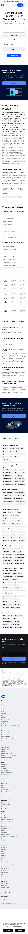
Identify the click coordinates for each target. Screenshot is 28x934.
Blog (2, 709)
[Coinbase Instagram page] (9, 893)
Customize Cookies (17, 926)
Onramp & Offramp (6, 838)
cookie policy (9, 923)
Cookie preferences (6, 723)
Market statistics (5, 736)
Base (2, 830)
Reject (8, 930)
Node (2, 853)
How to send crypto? (6, 757)
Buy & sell (4, 785)
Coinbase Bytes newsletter (8, 738)
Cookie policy (4, 721)
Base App (3, 787)
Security (3, 713)
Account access (5, 776)
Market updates (5, 747)
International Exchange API (8, 864)
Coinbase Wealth (5, 791)
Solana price (4, 877)
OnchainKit (4, 847)
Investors (3, 715)
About (2, 702)
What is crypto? (5, 751)
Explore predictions (6, 798)
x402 (2, 841)
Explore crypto (5, 732)
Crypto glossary (5, 745)
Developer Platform (6, 828)
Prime (2, 813)
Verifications (4, 851)
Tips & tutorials (5, 743)
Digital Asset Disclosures (8, 728)
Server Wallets (5, 832)
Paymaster (4, 845)
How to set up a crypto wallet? (9, 755)
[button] (25, 5)
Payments (4, 806)
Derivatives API (5, 868)
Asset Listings (5, 802)
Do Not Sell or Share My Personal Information (13, 726)
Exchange (3, 817)
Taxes (2, 759)
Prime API (3, 866)
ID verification (5, 770)
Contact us (4, 766)
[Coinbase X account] (1, 893)
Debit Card (4, 796)
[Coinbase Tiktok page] (14, 893)
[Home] (2, 4)
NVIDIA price (4, 883)
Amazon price (4, 889)
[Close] (24, 923)
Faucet (3, 859)
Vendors (3, 717)
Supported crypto (5, 779)
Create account (5, 768)
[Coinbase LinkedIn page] (5, 893)
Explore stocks (5, 734)
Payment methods (6, 774)
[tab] (3, 63)
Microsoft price (5, 887)
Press (2, 711)
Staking (3, 815)
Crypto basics (4, 740)
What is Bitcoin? (5, 749)
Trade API (3, 843)
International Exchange (7, 819)
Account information (6, 772)
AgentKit (3, 855)
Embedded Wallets (6, 834)
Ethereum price (5, 874)
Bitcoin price (4, 872)
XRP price (3, 879)
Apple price (4, 885)
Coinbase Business (6, 804)
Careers (3, 705)
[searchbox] (14, 49)
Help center (4, 764)
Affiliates (3, 707)
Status (3, 781)
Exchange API (4, 862)
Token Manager (5, 809)
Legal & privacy (5, 719)
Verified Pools (5, 823)
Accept (20, 930)
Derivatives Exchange (7, 821)
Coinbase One (4, 789)
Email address (5, 650)
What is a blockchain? (7, 753)
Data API (3, 849)
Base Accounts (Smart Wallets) (9, 836)
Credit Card (4, 794)
